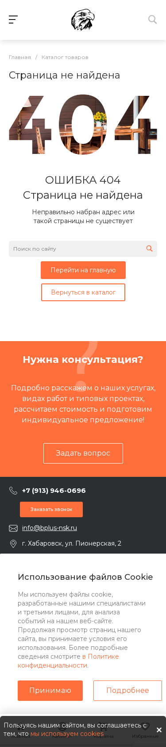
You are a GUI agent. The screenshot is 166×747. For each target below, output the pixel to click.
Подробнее (127, 690)
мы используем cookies (67, 734)
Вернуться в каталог (83, 292)
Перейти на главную (83, 270)
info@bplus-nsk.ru (49, 528)
